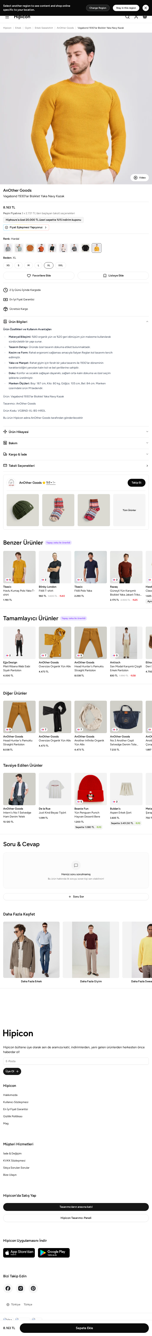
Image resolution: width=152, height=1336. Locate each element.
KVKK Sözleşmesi (14, 1160)
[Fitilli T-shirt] (55, 567)
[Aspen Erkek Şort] (126, 789)
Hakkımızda (10, 1095)
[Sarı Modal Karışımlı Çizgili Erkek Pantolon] (126, 643)
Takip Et (137, 482)
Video (142, 177)
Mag (6, 1123)
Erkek (18, 27)
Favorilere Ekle (41, 275)
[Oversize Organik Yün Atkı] (55, 643)
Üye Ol (10, 1071)
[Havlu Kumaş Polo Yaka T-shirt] (19, 567)
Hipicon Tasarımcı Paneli (76, 1218)
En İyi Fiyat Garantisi (15, 1109)
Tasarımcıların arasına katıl (76, 1207)
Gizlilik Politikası (12, 1116)
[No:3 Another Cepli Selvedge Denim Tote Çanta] (126, 717)
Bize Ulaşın (10, 1175)
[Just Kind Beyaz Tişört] (55, 789)
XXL (60, 265)
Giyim (28, 27)
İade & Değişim (12, 1153)
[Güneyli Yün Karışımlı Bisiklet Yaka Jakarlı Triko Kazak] (126, 567)
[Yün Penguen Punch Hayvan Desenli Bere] (90, 789)
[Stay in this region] (145, 8)
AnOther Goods (65, 27)
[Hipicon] (22, 17)
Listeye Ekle (116, 275)
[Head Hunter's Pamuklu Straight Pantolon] (90, 643)
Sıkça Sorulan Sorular (16, 1167)
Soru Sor (78, 896)
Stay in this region (126, 8)
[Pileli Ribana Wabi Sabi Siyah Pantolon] (19, 643)
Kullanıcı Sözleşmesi (15, 1102)
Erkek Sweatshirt (44, 27)
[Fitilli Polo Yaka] (90, 567)
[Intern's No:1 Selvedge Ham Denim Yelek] (19, 789)
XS (8, 265)
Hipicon (7, 27)
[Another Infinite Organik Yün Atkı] (90, 717)
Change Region (97, 8)
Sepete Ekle (84, 1328)
